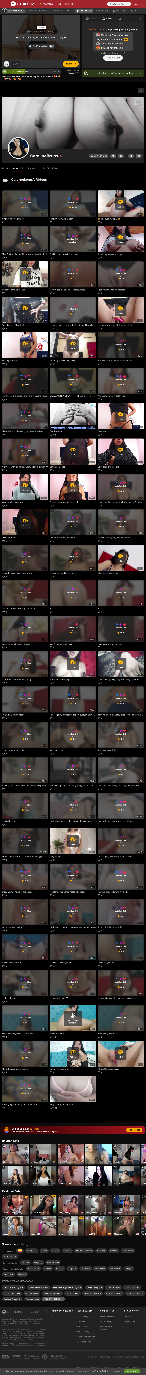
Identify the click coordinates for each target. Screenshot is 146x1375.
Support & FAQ (129, 1317)
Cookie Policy (101, 1371)
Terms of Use (82, 1322)
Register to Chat (113, 58)
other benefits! (118, 53)
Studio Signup (105, 1322)
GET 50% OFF (134, 1130)
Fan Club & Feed (50, 168)
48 (54, 1037)
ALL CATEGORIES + (53, 1299)
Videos (44, 10)
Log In (137, 4)
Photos (58, 10)
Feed (68, 10)
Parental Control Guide (85, 1337)
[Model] (141, 90)
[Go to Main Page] (23, 4)
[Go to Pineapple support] (45, 1357)
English (36, 1312)
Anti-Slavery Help (83, 1342)
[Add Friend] (131, 156)
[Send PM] (139, 156)
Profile (32, 10)
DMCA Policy (81, 1327)
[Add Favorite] (6, 64)
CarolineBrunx (10, 1244)
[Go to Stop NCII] (58, 1357)
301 (55, 1108)
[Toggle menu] (4, 4)
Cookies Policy (82, 1332)
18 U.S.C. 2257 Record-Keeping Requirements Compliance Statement (115, 1357)
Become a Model (107, 1317)
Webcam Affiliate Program (106, 1328)
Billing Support (129, 1322)
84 (54, 435)
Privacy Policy (82, 1317)
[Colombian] (20, 1250)
